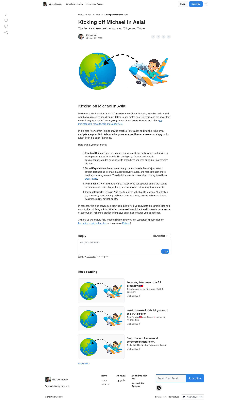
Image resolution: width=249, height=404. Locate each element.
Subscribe (196, 4)
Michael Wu (91, 35)
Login (182, 4)
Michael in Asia (84, 15)
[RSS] (159, 388)
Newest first (159, 235)
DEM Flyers (91, 179)
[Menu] (205, 3)
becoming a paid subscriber (92, 223)
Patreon (126, 223)
